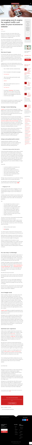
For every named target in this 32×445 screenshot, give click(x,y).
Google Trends (4, 310)
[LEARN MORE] (27, 47)
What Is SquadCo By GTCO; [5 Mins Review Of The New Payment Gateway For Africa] (28, 120)
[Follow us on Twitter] (25, 420)
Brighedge (11, 90)
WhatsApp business (18, 266)
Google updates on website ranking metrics (12, 351)
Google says (12, 336)
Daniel (25, 118)
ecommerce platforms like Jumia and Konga (9, 120)
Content (2, 109)
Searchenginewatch (6, 74)
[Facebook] (1, 1)
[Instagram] (4, 1)
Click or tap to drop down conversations (8, 409)
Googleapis (5, 80)
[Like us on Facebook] (23, 420)
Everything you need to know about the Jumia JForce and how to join (28, 135)
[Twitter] (2, 1)
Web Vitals (13, 333)
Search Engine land (6, 87)
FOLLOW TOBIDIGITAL (12, 403)
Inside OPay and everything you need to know (28, 125)
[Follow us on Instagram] (27, 420)
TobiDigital (14, 441)
